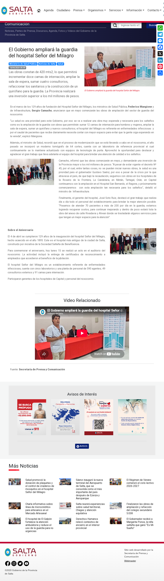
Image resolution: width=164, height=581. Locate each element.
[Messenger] (160, 41)
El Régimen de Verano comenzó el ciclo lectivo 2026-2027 (140, 483)
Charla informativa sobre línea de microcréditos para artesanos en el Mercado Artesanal (39, 508)
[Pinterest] (160, 66)
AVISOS (83, 446)
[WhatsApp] (160, 28)
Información (134, 10)
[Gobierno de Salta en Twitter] (20, 563)
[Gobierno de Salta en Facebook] (7, 563)
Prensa (77, 10)
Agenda (48, 10)
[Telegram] (160, 34)
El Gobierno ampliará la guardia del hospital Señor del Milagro (43, 52)
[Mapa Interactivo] (65, 417)
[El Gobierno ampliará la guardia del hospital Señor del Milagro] (119, 66)
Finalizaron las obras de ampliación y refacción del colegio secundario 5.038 (140, 508)
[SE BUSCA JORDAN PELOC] (31, 417)
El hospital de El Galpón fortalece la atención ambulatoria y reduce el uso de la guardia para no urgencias (39, 525)
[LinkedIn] (160, 60)
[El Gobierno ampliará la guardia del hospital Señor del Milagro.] (31, 171)
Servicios (115, 10)
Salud (60, 64)
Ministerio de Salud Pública (23, 64)
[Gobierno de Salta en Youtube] (26, 563)
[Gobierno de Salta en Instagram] (13, 563)
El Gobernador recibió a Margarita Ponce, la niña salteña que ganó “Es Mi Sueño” (140, 523)
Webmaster (130, 560)
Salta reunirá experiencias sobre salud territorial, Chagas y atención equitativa (90, 508)
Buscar (153, 25)
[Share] (160, 73)
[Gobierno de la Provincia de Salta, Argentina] (17, 10)
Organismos (95, 10)
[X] (160, 53)
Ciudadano (63, 10)
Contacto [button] (153, 10)
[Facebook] (160, 47)
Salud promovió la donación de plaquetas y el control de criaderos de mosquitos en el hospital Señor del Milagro (39, 486)
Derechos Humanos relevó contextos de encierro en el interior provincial (88, 523)
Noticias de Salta (47, 64)
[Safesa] (132, 417)
